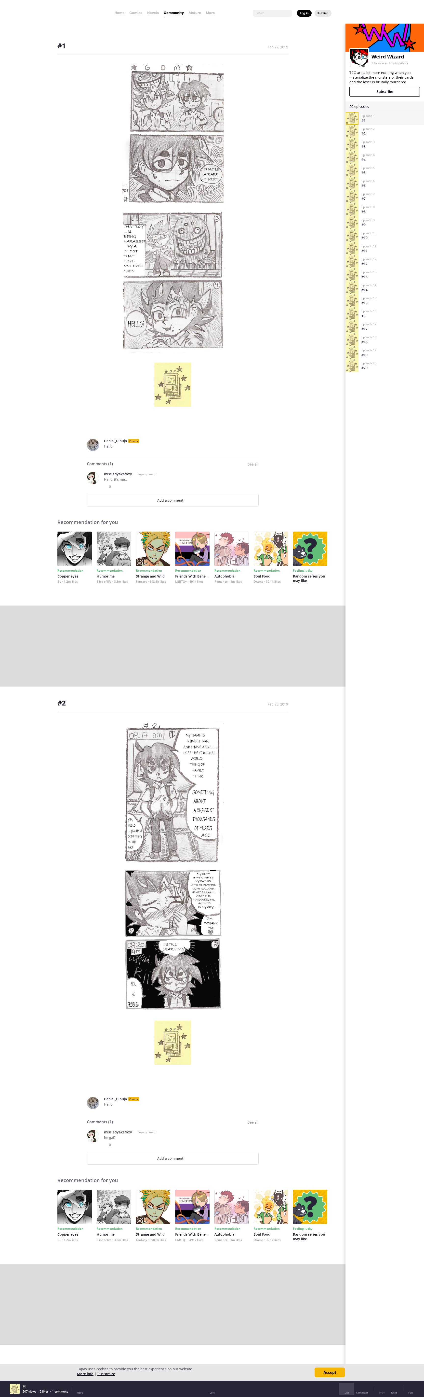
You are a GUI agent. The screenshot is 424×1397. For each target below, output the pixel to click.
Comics (135, 13)
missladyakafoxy (118, 474)
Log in (304, 13)
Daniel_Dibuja (115, 441)
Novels (153, 13)
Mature (195, 13)
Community (174, 13)
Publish (323, 13)
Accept (329, 1372)
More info (85, 1373)
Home (119, 13)
